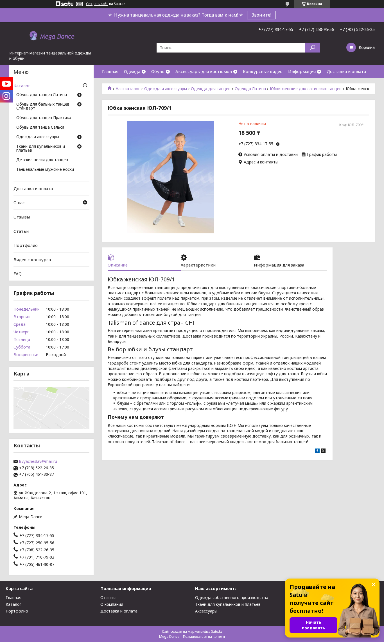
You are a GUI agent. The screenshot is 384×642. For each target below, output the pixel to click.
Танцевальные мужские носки (45, 169)
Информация (302, 71)
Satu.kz (216, 631)
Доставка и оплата (346, 71)
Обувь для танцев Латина (41, 95)
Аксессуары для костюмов (203, 71)
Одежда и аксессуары (165, 88)
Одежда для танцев (211, 88)
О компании (111, 604)
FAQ (17, 273)
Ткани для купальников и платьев (40, 148)
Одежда (132, 71)
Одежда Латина (250, 88)
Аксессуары (206, 611)
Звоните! (261, 15)
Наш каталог (128, 88)
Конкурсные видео (263, 71)
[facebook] (317, 451)
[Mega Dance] (51, 36)
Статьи (21, 231)
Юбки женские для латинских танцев (306, 88)
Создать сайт (97, 4)
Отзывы (21, 217)
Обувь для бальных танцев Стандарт (42, 106)
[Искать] (312, 48)
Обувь (157, 71)
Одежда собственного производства (231, 597)
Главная (110, 71)
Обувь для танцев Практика (43, 118)
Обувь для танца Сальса (40, 127)
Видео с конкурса (32, 259)
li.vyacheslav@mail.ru (38, 461)
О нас (19, 202)
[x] (323, 451)
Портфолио (25, 245)
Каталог (21, 85)
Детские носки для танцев (42, 160)
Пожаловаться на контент (204, 636)
